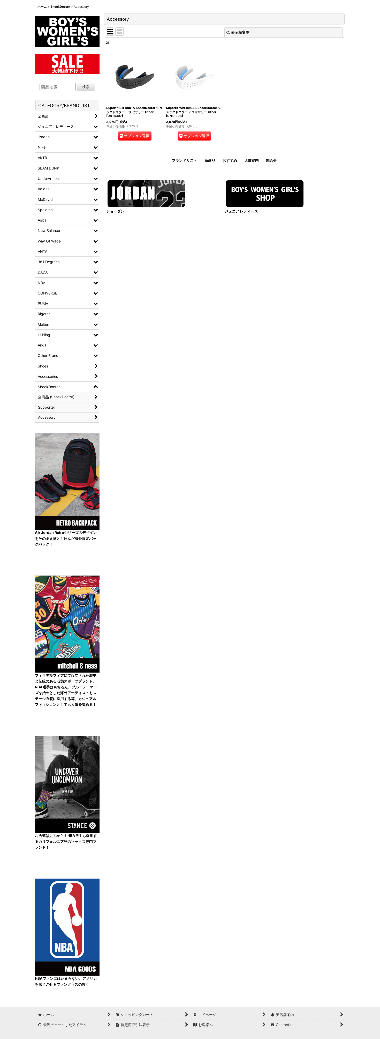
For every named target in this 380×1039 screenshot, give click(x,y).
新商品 (209, 160)
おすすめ (230, 160)
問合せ (271, 160)
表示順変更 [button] (240, 32)
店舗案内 (251, 160)
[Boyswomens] (67, 30)
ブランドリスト (184, 160)
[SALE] (67, 63)
